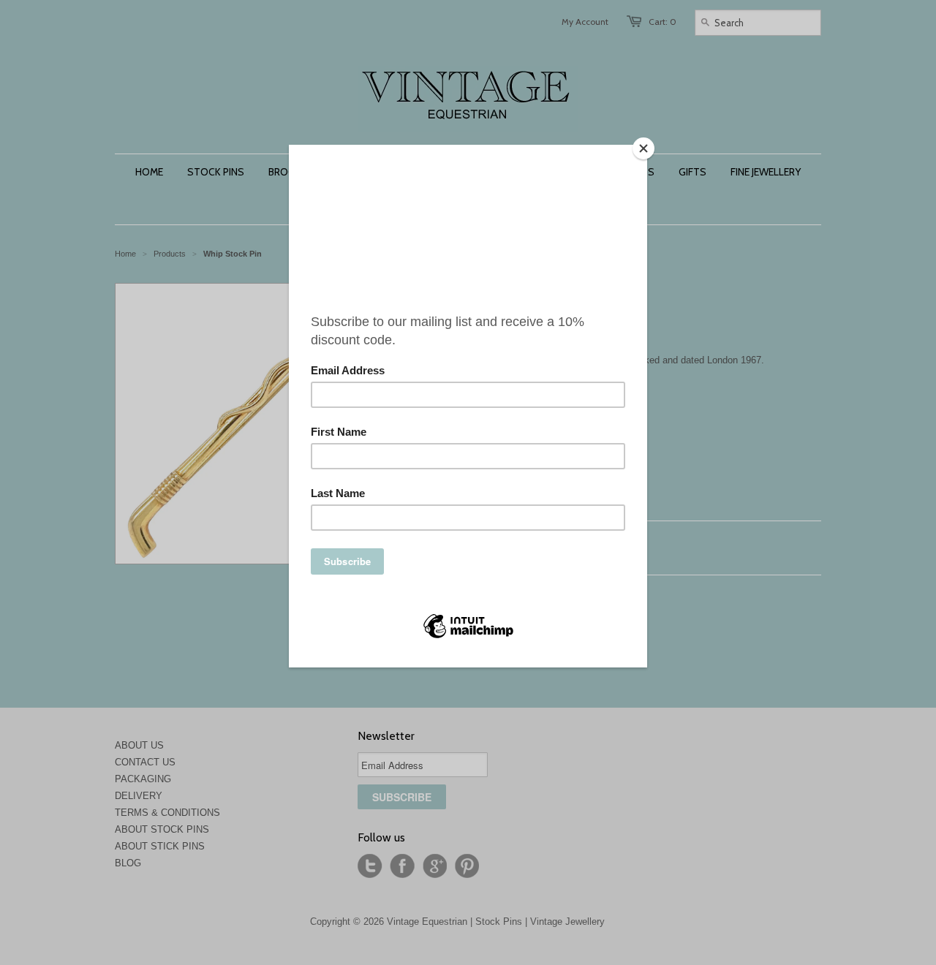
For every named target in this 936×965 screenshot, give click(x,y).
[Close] (643, 148)
